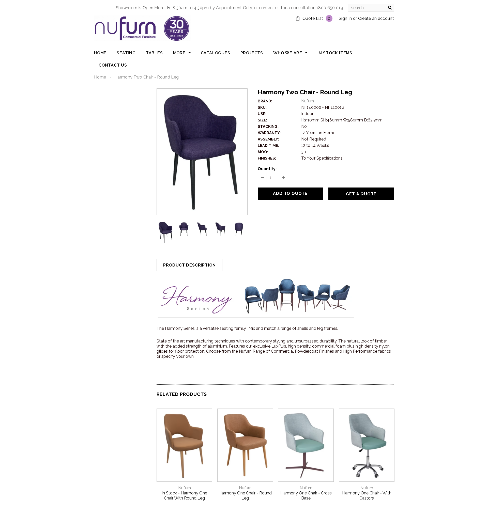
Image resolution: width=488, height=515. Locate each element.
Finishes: (267, 158)
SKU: (262, 107)
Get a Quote (361, 194)
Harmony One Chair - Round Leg (245, 496)
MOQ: (263, 152)
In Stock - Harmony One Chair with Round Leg (184, 496)
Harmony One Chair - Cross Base (306, 496)
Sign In (345, 18)
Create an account (376, 18)
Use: (262, 114)
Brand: (265, 101)
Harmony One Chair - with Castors (366, 496)
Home (100, 77)
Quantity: (267, 168)
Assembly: (268, 139)
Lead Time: (268, 145)
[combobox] (371, 8)
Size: (262, 120)
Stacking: (268, 126)
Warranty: (269, 133)
